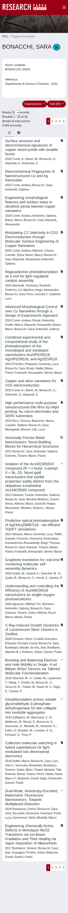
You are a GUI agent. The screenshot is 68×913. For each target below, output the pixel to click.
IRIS (5, 36)
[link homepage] (26, 7)
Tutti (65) (55, 103)
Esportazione (33, 103)
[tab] (9, 133)
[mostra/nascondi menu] (64, 7)
